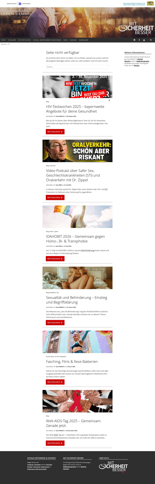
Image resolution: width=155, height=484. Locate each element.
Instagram (30, 464)
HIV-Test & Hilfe (24, 40)
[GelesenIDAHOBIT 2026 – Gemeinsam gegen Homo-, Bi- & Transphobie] (77, 227)
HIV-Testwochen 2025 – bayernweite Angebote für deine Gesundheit (75, 109)
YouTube (49, 464)
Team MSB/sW (60, 116)
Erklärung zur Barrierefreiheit (37, 469)
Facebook (37, 464)
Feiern (51, 231)
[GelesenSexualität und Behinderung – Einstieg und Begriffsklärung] (77, 288)
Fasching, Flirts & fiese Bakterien (72, 361)
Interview (53, 165)
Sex (58, 292)
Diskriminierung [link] (87, 250)
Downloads (83, 40)
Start (3, 40)
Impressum (36, 467)
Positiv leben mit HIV (52, 356)
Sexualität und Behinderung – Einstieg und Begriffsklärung (76, 300)
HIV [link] (75, 120)
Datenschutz (45, 467)
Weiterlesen (55, 132)
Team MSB (59, 185)
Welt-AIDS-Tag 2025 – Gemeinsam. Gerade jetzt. (73, 423)
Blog (66, 40)
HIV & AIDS (12, 40)
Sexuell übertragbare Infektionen (47, 40)
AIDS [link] (56, 435)
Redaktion (53, 292)
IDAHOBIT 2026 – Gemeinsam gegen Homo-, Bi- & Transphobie (75, 238)
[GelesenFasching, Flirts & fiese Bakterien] (77, 352)
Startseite (3, 44)
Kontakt (29, 467)
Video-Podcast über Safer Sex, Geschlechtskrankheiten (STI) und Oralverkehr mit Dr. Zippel (73, 175)
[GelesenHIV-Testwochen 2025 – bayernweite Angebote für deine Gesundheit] (77, 97)
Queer (56, 231)
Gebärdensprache (11, 3)
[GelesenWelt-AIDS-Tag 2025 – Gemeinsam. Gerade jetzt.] (77, 412)
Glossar (73, 40)
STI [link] (106, 189)
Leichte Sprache (26, 3)
